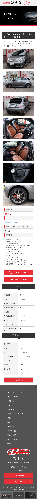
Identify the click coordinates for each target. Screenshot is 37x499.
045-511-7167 (18, 467)
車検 (9, 418)
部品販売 (10, 426)
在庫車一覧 (11, 431)
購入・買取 (11, 435)
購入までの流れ (13, 439)
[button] (12, 2)
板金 (9, 422)
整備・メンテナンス (15, 414)
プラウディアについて (16, 392)
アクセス (10, 409)
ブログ (10, 405)
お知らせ (10, 401)
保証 (9, 443)
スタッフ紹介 (12, 397)
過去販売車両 (11, 222)
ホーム (10, 388)
